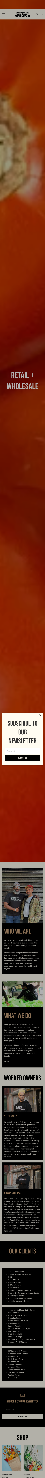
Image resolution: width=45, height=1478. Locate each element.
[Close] (40, 715)
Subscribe (22, 758)
